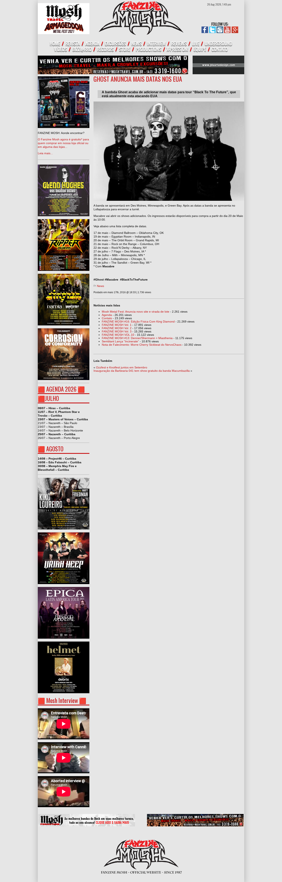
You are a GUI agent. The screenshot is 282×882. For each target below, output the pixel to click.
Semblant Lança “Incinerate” (120, 341)
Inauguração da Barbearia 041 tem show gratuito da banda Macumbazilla (142, 370)
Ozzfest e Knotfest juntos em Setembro (121, 367)
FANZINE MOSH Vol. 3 (117, 331)
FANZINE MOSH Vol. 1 (117, 324)
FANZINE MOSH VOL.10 (118, 334)
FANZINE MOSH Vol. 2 (117, 328)
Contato (107, 318)
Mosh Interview (62, 700)
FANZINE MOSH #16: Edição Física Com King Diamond (138, 321)
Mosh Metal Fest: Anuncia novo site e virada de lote (135, 311)
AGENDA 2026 (61, 389)
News (100, 286)
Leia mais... (63, 143)
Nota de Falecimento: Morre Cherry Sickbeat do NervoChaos (141, 344)
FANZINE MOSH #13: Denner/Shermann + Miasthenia (137, 338)
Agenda (107, 315)
